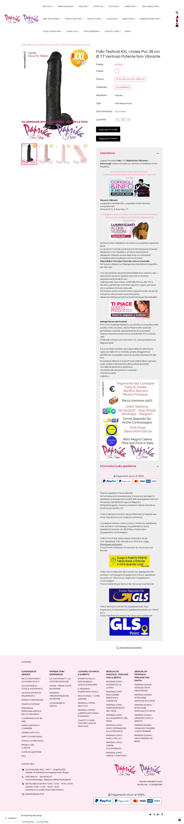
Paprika (119, 95)
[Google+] (158, 814)
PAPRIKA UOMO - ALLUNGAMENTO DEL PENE (117, 718)
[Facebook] (154, 814)
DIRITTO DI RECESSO (31, 737)
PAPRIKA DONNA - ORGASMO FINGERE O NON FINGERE (144, 728)
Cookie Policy (43, 822)
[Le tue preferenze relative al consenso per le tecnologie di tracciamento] (179, 819)
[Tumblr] (162, 814)
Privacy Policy (29, 822)
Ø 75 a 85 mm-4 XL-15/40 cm (130, 79)
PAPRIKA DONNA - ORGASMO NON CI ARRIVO (143, 718)
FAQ (23, 756)
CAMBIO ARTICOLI (30, 732)
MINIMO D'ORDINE (30, 704)
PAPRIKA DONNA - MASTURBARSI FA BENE (143, 738)
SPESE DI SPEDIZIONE (32, 700)
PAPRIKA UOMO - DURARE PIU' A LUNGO (114, 685)
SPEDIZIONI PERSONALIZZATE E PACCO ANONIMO (31, 711)
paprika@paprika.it (34, 794)
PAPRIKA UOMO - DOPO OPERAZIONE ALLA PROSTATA (116, 728)
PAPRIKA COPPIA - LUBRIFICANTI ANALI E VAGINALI (88, 713)
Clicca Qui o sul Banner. (143, 584)
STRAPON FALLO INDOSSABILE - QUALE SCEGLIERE (87, 682)
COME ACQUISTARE (31, 752)
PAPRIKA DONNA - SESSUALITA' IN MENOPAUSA (143, 688)
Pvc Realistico (123, 87)
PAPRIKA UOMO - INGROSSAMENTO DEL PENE (115, 708)
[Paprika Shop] (22, 19)
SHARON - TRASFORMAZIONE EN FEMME (59, 696)
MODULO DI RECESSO (32, 741)
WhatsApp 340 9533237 (112, 502)
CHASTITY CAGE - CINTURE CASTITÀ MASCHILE (87, 723)
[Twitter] (150, 814)
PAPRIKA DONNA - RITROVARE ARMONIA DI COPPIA (144, 698)
